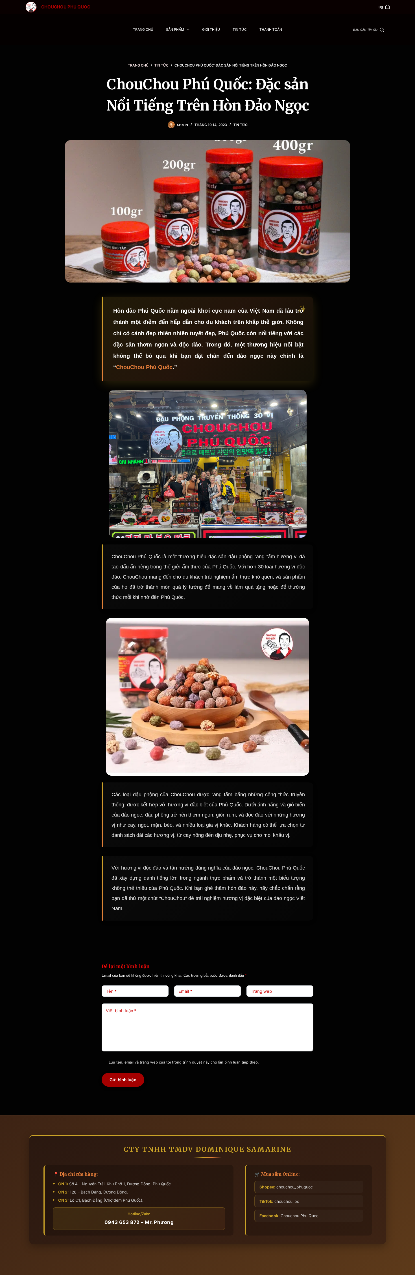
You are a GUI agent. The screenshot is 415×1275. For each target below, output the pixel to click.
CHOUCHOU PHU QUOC (65, 7)
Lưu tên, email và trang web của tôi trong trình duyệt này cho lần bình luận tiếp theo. (184, 1062)
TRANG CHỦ (143, 29)
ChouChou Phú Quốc (144, 367)
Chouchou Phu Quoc (288, 1215)
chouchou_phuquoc (286, 1186)
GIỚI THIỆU (211, 29)
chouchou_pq (279, 1201)
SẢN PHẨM (175, 29)
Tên (111, 991)
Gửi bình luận (123, 1079)
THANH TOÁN (270, 29)
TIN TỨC (240, 29)
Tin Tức (240, 125)
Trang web (261, 991)
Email (185, 991)
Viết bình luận (121, 1010)
